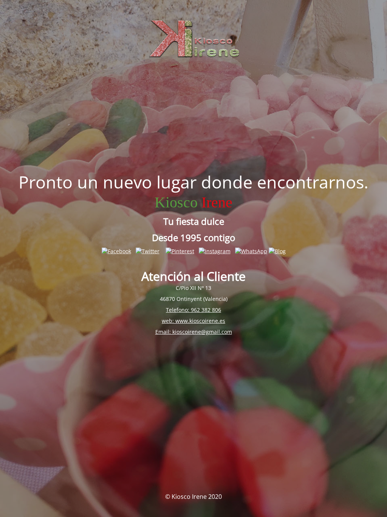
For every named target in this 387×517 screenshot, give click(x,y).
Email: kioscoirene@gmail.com (193, 331)
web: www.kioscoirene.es (193, 320)
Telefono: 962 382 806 (193, 309)
